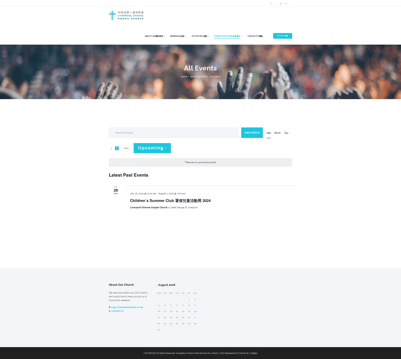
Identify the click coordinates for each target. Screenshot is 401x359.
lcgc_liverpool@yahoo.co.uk (127, 307)
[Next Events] (117, 148)
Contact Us (117, 311)
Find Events (252, 132)
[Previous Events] (111, 148)
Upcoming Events (199, 76)
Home (184, 76)
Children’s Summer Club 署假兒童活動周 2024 (170, 200)
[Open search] (271, 3)
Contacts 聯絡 (255, 36)
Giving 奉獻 (282, 36)
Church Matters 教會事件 (227, 36)
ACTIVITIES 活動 (199, 36)
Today (126, 148)
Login (285, 3)
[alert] (200, 162)
